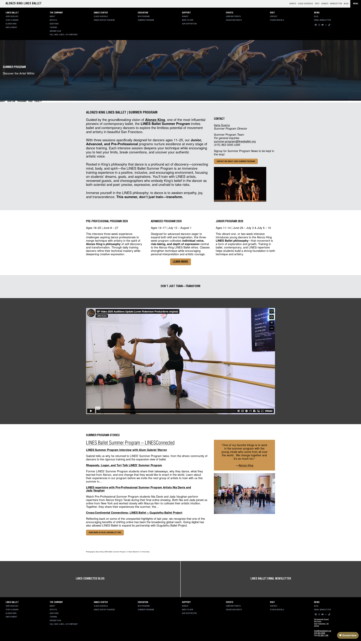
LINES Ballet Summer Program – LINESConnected (130, 443)
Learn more (180, 262)
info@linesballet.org (322, 631)
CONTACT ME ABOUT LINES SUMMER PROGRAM (236, 162)
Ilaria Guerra (222, 125)
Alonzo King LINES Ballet (24, 3)
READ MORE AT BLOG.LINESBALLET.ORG (105, 533)
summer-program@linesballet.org (235, 141)
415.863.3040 (319, 633)
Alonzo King (155, 119)
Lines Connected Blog (90, 579)
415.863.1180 (322, 636)
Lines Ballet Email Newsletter (271, 579)
